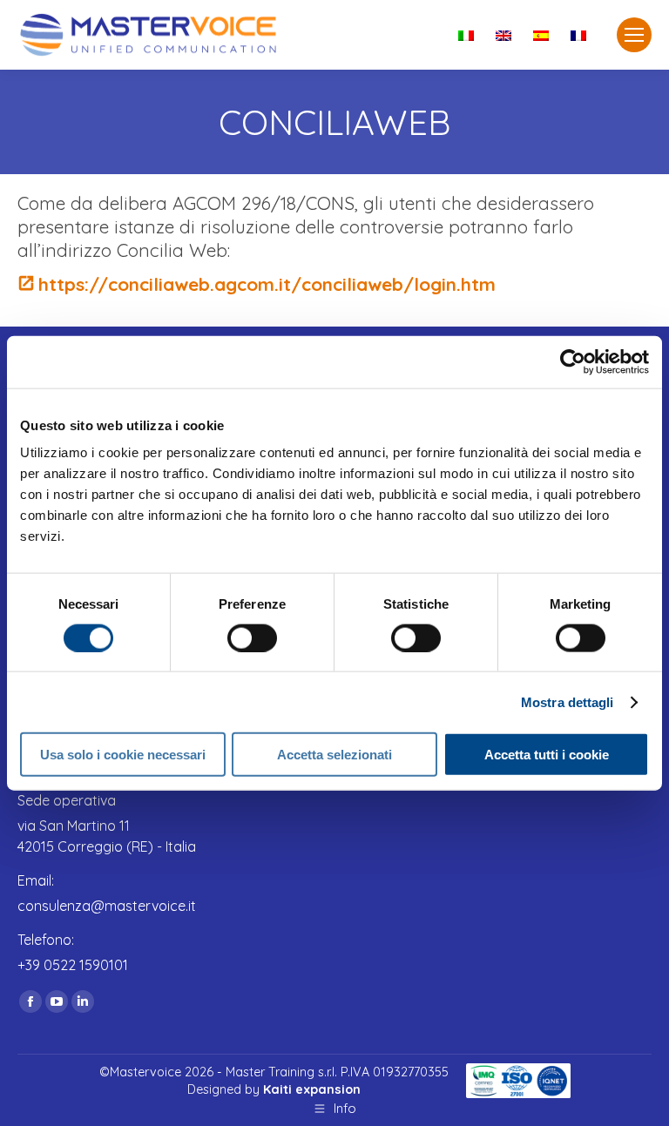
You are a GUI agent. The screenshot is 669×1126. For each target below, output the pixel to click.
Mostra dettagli (567, 701)
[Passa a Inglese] (505, 35)
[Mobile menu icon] (634, 34)
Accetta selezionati (334, 754)
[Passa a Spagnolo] (543, 35)
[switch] (252, 637)
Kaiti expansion (312, 1089)
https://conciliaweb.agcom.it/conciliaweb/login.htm (267, 284)
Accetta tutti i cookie (546, 754)
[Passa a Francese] (580, 35)
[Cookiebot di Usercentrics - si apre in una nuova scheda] (573, 361)
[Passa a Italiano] (468, 35)
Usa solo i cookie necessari (123, 754)
